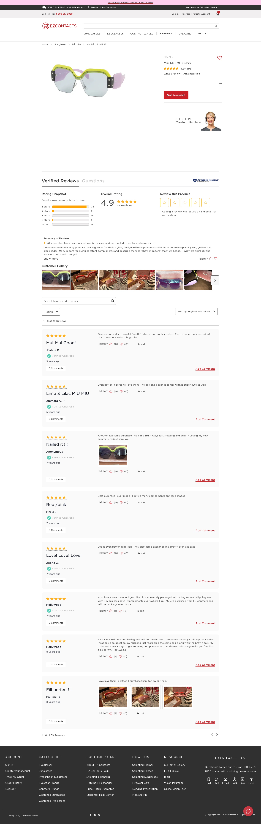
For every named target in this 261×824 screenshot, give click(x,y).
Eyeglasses (46, 765)
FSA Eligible (171, 771)
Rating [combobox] (49, 311)
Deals (202, 33)
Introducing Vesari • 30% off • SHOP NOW (130, 2)
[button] (164, 202)
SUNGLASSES (91, 34)
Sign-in (9, 765)
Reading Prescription (145, 789)
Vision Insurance (174, 783)
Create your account (17, 771)
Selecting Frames (143, 765)
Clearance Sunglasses (52, 795)
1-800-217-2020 (64, 13)
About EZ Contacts (98, 765)
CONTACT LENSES (141, 34)
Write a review (172, 73)
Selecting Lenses (142, 771)
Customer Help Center (100, 795)
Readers (166, 33)
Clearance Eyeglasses (52, 801)
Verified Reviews (60, 180)
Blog (167, 777)
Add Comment (205, 368)
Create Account (201, 13)
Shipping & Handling (98, 777)
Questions (93, 180)
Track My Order (14, 777)
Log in (175, 13)
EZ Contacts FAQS (98, 771)
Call (208, 783)
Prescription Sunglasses (53, 777)
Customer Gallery (174, 765)
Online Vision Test (175, 789)
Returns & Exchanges (99, 783)
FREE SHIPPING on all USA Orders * (67, 7)
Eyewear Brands (49, 783)
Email (225, 783)
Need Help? (183, 118)
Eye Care (185, 34)
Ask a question (191, 73)
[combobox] (200, 311)
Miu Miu (76, 44)
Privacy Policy (14, 816)
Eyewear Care (140, 783)
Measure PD (139, 795)
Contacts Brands (49, 789)
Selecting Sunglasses (145, 777)
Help (251, 783)
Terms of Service (31, 816)
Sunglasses (60, 44)
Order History (13, 783)
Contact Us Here (188, 122)
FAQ (234, 783)
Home (45, 44)
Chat (216, 783)
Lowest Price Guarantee (103, 7)
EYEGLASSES (115, 34)
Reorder (186, 13)
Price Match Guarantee (100, 789)
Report (141, 344)
